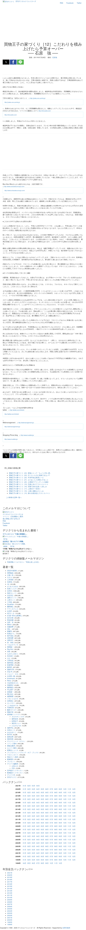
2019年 (9, 877)
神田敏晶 (10, 573)
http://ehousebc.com (45, 111)
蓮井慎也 (10, 663)
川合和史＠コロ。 (13, 683)
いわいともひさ (12, 698)
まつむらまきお (12, 586)
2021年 (9, 873)
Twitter (79, 3)
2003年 (9, 913)
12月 (73, 789)
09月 (60, 789)
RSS (61, 3)
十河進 (9, 602)
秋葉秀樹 (10, 665)
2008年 (9, 902)
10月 (65, 789)
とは (13, 514)
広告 (13, 768)
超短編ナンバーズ (13, 714)
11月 (69, 789)
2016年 (9, 884)
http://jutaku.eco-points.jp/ (37, 98)
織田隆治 (10, 687)
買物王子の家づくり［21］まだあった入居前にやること (28, 480)
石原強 (9, 582)
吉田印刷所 (66, 928)
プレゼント (11, 761)
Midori (9, 624)
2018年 (9, 879)
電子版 (5, 539)
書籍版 (5, 546)
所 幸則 (10, 642)
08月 (56, 789)
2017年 (9, 882)
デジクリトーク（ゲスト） (16, 741)
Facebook (69, 3)
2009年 (9, 900)
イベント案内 (12, 743)
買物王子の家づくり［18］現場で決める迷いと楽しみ (28, 486)
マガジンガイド (12, 755)
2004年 (9, 911)
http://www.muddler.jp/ (27, 435)
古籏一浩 (10, 575)
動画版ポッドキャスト (15, 773)
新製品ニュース (12, 750)
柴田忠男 (10, 737)
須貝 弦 (10, 622)
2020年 (9, 875)
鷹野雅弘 (10, 606)
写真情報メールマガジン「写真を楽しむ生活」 (23, 562)
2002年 (9, 915)
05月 (42, 789)
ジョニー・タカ (12, 674)
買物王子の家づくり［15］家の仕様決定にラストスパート (29, 493)
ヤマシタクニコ (12, 609)
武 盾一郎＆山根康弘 (14, 615)
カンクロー (11, 703)
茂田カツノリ (12, 597)
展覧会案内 (11, 746)
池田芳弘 (10, 728)
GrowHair (10, 604)
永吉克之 (10, 595)
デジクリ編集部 (12, 764)
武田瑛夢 (10, 638)
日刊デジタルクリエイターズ (26, 1)
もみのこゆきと (12, 654)
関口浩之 (10, 694)
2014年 (9, 888)
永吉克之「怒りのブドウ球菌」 (14, 541)
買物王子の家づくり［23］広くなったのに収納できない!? (29, 475)
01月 (24, 786)
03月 (33, 786)
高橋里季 (10, 627)
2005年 (9, 909)
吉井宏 (9, 591)
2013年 (9, 891)
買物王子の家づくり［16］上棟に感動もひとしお (26, 491)
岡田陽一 (10, 647)
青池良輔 (10, 620)
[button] (6, 62)
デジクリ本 (11, 775)
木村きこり (11, 730)
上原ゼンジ (11, 600)
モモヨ (9, 577)
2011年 (9, 895)
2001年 (9, 918)
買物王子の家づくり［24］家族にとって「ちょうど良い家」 (30, 473)
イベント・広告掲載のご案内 (13, 516)
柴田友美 (15, 719)
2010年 (9, 897)
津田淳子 (10, 640)
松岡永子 (15, 721)
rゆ (8, 584)
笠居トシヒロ (12, 588)
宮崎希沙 (10, 685)
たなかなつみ (16, 725)
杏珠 (8, 651)
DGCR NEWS (12, 570)
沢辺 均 (9, 672)
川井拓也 (10, 660)
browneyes (11, 678)
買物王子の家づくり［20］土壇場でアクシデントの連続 (28, 482)
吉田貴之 (10, 701)
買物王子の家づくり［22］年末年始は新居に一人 (26, 477)
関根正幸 (10, 712)
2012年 (9, 893)
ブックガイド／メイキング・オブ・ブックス (23, 752)
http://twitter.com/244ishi (17, 410)
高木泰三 (10, 656)
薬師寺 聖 (10, 669)
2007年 (9, 904)
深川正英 (10, 618)
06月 (47, 789)
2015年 (9, 886)
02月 (29, 786)
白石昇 (9, 611)
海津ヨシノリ (12, 593)
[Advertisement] (43, 24)
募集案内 (10, 759)
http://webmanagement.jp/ (26, 422)
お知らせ (15, 766)
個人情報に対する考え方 (11, 519)
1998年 (9, 924)
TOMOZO (10, 707)
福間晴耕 (10, 696)
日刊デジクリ (12, 777)
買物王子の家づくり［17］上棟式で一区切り (25, 489)
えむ (8, 658)
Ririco (9, 680)
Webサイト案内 (12, 757)
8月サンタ (10, 613)
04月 (38, 786)
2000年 (9, 920)
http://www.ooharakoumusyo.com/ (14, 186)
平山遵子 (10, 689)
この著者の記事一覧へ (14, 497)
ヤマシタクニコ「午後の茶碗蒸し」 (15, 534)
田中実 (9, 734)
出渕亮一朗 (11, 676)
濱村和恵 (10, 739)
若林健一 (10, 692)
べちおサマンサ (12, 645)
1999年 (9, 922)
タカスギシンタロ (18, 716)
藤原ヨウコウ (12, 710)
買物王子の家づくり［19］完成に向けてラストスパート (28, 484)
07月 (51, 789)
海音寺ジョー (16, 723)
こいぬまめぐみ (12, 705)
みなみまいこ (12, 732)
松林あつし (11, 633)
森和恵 (9, 667)
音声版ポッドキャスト (15, 770)
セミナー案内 (12, 748)
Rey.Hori (10, 649)
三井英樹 (10, 579)
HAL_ (9, 629)
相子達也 (10, 636)
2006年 (9, 906)
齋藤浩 (9, 631)
